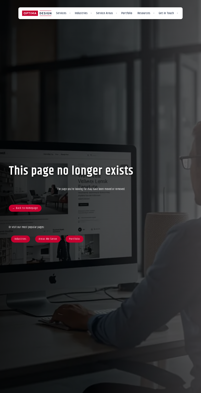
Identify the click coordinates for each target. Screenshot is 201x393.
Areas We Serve (48, 239)
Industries (20, 239)
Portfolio (74, 239)
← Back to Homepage (25, 208)
